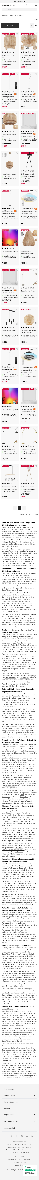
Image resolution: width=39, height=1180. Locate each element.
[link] (15, 94)
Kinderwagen (32, 711)
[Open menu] (36, 5)
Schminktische (7, 597)
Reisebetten (17, 713)
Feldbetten (24, 797)
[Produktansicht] (32, 25)
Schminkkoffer (32, 784)
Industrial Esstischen (9, 621)
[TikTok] (16, 1136)
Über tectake (9, 1089)
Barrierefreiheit (20, 1165)
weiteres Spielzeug (17, 729)
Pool (28, 682)
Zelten (22, 795)
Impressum (27, 1160)
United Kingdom (24, 1152)
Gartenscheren (24, 678)
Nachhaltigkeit (9, 1128)
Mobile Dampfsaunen (24, 777)
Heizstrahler (21, 667)
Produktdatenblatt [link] (7, 94)
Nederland (21, 1150)
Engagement (9, 1114)
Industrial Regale (25, 621)
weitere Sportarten (8, 762)
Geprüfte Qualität (11, 1121)
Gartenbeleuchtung (8, 662)
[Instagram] (22, 1136)
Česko (31, 1144)
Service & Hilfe (9, 1095)
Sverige (14, 1152)
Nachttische (17, 595)
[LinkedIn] (32, 1136)
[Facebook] (6, 1136)
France (8, 1150)
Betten (4, 595)
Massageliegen (16, 782)
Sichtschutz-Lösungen (9, 669)
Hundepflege (6, 885)
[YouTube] (27, 1136)
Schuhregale (18, 603)
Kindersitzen (16, 711)
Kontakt (7, 1108)
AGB (19, 1160)
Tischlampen (19, 852)
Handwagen (9, 660)
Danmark (21, 1147)
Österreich (9, 1144)
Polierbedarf (16, 921)
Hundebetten (6, 883)
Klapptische (6, 797)
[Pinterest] (11, 1136)
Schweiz (24, 1144)
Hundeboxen (21, 883)
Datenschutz (12, 1160)
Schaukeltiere (13, 726)
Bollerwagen (31, 658)
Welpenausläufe (7, 887)
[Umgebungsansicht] (36, 25)
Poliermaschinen (7, 923)
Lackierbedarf (6, 932)
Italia (14, 1150)
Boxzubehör (6, 770)
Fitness (29, 760)
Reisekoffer (30, 801)
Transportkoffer (19, 803)
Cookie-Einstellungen (19, 1162)
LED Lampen (19, 848)
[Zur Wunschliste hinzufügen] (17, 34)
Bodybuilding (16, 760)
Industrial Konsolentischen (13, 623)
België (17, 1144)
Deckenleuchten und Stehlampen (13, 850)
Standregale (26, 601)
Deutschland (12, 1147)
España (28, 1147)
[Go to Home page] (8, 5)
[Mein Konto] (27, 5)
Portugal (30, 1150)
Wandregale (6, 603)
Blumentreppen (10, 678)
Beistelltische (6, 582)
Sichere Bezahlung (11, 1102)
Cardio (24, 760)
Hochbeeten (20, 656)
